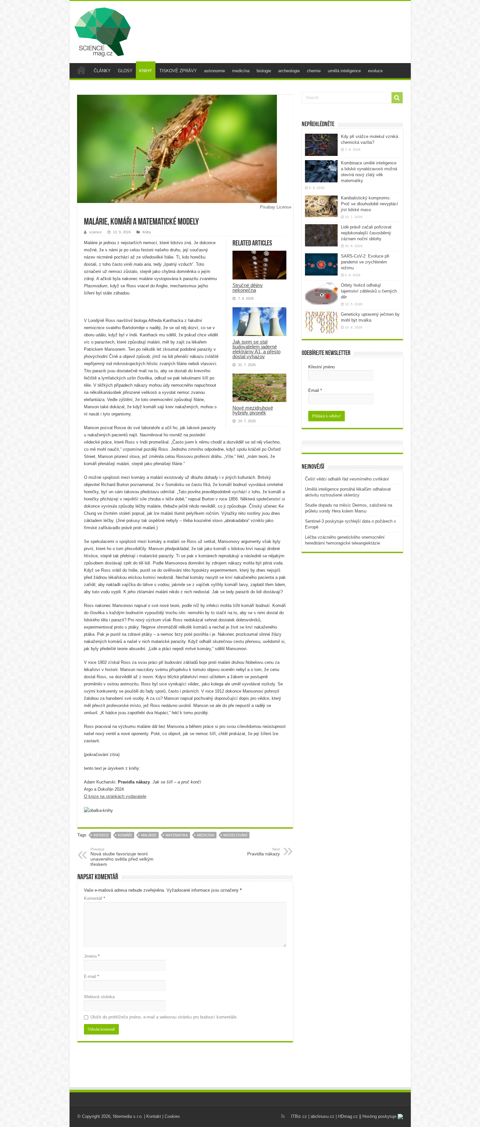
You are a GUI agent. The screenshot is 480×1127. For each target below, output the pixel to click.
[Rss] (282, 1116)
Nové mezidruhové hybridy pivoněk (252, 410)
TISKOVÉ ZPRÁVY (178, 70)
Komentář (94, 898)
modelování (235, 835)
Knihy (146, 232)
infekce (101, 835)
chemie (314, 70)
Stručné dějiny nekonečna (247, 287)
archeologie (289, 70)
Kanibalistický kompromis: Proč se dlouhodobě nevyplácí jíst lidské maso (369, 203)
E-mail (91, 976)
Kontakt (153, 1116)
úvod (81, 70)
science (95, 232)
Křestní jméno (321, 366)
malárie (148, 835)
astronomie (214, 70)
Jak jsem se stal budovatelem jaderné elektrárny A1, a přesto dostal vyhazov (256, 349)
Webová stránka (99, 996)
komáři (125, 835)
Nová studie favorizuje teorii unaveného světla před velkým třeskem (121, 857)
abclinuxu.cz (322, 1116)
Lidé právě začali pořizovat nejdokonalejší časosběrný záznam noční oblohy (366, 233)
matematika (177, 835)
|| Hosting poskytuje (378, 1116)
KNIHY (145, 70)
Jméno (92, 956)
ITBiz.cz (299, 1116)
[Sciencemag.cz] (102, 31)
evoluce (375, 70)
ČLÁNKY (102, 70)
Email (315, 390)
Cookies (172, 1116)
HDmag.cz (348, 1116)
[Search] (397, 97)
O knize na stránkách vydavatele (115, 796)
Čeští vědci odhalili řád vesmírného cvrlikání (347, 479)
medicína (240, 70)
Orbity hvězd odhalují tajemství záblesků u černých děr (369, 291)
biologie (264, 70)
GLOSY (125, 70)
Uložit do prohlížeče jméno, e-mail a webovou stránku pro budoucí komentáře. (164, 1017)
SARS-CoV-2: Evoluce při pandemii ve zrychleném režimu (365, 262)
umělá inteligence (344, 70)
